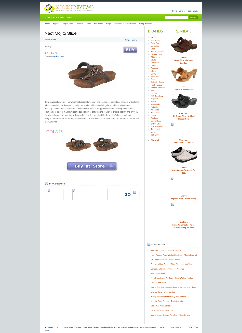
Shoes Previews (74, 327)
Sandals (80, 23)
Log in (195, 10)
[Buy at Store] (130, 54)
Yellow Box (155, 134)
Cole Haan (155, 62)
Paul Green (155, 112)
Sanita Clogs (156, 121)
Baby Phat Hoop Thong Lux (162, 310)
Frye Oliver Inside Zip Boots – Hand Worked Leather (172, 278)
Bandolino (155, 46)
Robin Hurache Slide (184, 88)
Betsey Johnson (157, 51)
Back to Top (193, 327)
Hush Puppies (156, 84)
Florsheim (155, 76)
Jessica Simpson (158, 87)
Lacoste (154, 93)
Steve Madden (156, 126)
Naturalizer (155, 107)
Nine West (155, 109)
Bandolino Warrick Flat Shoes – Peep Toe (167, 268)
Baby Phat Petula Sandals (161, 305)
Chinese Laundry (158, 57)
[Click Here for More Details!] (92, 171)
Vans (153, 132)
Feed (189, 10)
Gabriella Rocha (157, 82)
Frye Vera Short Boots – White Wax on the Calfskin (171, 264)
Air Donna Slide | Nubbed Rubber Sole (184, 116)
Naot (54, 39)
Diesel (153, 71)
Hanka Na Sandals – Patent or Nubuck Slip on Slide (183, 225)
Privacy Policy (175, 327)
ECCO (153, 73)
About (69, 17)
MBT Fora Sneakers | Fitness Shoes (165, 259)
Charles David (156, 54)
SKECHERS (156, 123)
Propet (153, 115)
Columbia (154, 65)
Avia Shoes (155, 40)
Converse (155, 68)
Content (182, 10)
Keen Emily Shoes (158, 273)
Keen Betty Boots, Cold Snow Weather (166, 250)
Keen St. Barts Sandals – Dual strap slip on (168, 301)
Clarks (153, 59)
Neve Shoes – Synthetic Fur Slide (184, 170)
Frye (153, 79)
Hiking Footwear (146, 23)
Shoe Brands (58, 17)
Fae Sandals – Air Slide (184, 141)
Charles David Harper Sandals (163, 291)
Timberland (155, 129)
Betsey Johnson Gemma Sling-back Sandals (169, 296)
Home (174, 10)
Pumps (108, 23)
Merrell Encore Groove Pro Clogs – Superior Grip (170, 315)
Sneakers (118, 23)
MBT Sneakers (157, 95)
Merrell (153, 101)
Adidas (153, 37)
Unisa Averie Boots (158, 282)
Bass (153, 48)
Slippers (56, 23)
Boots (47, 23)
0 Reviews (59, 56)
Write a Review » (131, 39)
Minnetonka (155, 104)
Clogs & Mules (68, 23)
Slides (89, 23)
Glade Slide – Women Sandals (183, 60)
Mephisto (154, 98)
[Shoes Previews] (68, 13)
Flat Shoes (98, 23)
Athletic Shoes (130, 23)
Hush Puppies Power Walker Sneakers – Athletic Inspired (174, 255)
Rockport (154, 118)
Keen (153, 90)
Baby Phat (155, 43)
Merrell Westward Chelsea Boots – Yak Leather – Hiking (173, 287)
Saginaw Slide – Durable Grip (183, 197)
